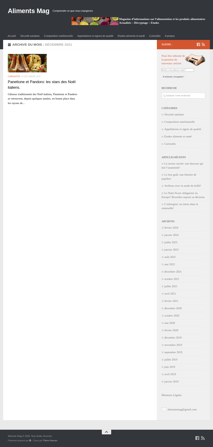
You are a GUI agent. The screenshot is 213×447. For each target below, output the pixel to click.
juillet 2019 (170, 359)
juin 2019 (169, 366)
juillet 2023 (170, 242)
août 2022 (170, 257)
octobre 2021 (171, 278)
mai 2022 (169, 264)
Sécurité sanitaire (30, 36)
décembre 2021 (173, 271)
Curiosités (154, 36)
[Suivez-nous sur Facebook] (198, 44)
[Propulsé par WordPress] (30, 441)
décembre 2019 (173, 337)
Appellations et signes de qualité (95, 36)
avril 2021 (170, 293)
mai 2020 (169, 322)
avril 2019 (170, 374)
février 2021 (171, 300)
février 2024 (171, 227)
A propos (170, 36)
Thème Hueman (50, 440)
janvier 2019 (171, 381)
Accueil (12, 36)
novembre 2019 (173, 344)
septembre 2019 (173, 352)
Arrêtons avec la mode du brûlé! (182, 185)
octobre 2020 (171, 315)
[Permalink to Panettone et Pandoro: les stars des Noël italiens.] (27, 63)
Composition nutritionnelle (58, 36)
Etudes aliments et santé (131, 36)
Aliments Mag (28, 10)
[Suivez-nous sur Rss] (203, 44)
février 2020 (171, 330)
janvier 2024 (171, 235)
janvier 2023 (171, 249)
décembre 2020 (173, 308)
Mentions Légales (172, 395)
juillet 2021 (170, 286)
